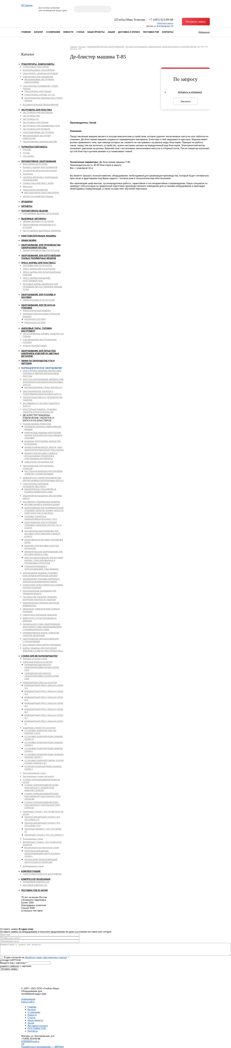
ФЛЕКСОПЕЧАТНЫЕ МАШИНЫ (37, 311)
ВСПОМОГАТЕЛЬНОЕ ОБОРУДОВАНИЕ (40, 105)
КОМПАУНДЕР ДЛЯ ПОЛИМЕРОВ (38, 77)
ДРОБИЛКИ (27, 202)
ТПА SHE (27, 150)
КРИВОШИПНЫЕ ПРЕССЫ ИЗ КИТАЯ (40, 683)
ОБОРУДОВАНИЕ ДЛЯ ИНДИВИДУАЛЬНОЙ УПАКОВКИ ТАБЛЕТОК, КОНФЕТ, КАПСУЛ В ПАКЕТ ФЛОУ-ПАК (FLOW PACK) (43, 510)
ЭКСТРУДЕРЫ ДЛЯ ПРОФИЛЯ (36, 129)
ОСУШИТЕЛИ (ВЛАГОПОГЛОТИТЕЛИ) (40, 171)
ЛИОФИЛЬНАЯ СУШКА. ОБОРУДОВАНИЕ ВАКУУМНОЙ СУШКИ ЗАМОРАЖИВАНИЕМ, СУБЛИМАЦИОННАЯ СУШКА (42, 627)
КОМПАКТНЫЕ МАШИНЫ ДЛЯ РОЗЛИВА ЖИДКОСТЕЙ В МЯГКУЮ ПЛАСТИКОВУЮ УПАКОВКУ (43, 435)
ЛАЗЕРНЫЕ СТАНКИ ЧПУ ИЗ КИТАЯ (39, 728)
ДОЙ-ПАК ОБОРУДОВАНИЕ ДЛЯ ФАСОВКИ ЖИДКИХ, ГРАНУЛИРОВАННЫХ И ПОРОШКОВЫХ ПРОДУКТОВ (43, 560)
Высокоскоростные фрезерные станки (41, 848)
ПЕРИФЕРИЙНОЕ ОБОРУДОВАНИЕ (38, 161)
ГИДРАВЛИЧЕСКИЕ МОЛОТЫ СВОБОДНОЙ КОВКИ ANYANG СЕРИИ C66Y (41, 667)
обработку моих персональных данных (46, 957)
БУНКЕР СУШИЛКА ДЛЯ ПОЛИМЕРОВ (40, 167)
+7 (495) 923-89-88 (161, 19)
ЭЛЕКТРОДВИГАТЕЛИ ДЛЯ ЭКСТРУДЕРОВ (42, 874)
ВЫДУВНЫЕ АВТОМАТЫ (33, 219)
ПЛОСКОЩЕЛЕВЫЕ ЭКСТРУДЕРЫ (38, 132)
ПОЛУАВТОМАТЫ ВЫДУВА (34, 211)
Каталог (38, 32)
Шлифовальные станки (33, 866)
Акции (111, 32)
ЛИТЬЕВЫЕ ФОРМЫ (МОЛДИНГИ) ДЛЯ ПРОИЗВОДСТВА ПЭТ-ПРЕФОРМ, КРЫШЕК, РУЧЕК (43, 287)
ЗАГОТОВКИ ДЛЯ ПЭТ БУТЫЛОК (37, 265)
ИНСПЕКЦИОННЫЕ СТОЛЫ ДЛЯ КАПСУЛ (43, 387)
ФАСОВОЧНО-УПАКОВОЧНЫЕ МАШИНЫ (41, 502)
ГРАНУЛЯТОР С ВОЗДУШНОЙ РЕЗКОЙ (40, 73)
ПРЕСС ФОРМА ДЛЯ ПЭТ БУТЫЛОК (39, 269)
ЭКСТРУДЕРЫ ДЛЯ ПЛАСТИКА (36, 110)
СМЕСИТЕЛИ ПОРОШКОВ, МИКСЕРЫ (40, 615)
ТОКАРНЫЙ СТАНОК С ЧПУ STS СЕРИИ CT (44, 835)
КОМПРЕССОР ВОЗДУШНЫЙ (35, 879)
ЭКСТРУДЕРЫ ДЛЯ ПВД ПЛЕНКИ (38, 113)
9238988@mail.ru (30, 1041)
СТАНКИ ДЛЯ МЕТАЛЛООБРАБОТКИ (39, 656)
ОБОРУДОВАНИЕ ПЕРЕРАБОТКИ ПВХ (40, 142)
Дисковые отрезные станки (35, 659)
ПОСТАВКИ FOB (151, 32)
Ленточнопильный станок (34, 773)
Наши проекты (96, 32)
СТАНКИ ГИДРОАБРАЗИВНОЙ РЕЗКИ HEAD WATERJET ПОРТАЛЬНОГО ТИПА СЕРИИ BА (42, 805)
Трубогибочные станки (33, 839)
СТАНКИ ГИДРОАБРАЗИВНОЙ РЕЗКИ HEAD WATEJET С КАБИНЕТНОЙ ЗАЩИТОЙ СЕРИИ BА (41, 788)
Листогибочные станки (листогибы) (38, 776)
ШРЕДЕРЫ (26, 206)
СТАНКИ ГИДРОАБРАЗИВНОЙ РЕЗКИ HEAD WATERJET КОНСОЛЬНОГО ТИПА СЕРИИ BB (42, 796)
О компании (53, 32)
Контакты (167, 32)
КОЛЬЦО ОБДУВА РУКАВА (35, 346)
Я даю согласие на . (36, 957)
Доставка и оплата (129, 32)
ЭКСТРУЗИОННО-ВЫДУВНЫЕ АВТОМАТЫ (42, 231)
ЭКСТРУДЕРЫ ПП (31, 119)
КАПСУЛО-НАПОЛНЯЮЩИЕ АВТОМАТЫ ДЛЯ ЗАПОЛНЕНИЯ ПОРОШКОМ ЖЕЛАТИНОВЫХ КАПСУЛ (43, 382)
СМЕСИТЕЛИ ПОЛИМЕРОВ (35, 190)
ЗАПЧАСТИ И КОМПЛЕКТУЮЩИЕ (38, 196)
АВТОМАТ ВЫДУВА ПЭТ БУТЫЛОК (38, 221)
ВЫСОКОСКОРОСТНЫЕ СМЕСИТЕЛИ (41, 193)
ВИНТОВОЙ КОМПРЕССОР (35, 885)
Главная (26, 32)
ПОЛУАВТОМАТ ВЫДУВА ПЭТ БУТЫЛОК (41, 213)
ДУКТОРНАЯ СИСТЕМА (35, 319)
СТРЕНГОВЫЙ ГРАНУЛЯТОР (36, 67)
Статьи (80, 32)
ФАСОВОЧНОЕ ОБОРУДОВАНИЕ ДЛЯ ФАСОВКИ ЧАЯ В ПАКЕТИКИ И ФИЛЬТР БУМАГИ (42, 534)
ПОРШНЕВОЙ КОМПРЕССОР (36, 882)
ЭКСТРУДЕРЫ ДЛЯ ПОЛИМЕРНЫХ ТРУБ (41, 126)
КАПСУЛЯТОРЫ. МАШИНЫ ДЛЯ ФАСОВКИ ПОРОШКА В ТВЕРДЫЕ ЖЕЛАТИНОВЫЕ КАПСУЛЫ (42, 373)
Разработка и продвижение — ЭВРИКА (42, 1046)
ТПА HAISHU (28, 156)
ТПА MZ (26, 153)
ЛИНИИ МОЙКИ (28, 240)
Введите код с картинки (13, 963)
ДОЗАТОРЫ (28, 174)
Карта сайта (27, 1001)
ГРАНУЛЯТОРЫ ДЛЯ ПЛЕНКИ (37, 91)
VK (22, 1044)
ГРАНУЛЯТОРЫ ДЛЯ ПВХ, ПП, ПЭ (39, 95)
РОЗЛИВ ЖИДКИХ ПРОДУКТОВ (37, 424)
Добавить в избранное (190, 92)
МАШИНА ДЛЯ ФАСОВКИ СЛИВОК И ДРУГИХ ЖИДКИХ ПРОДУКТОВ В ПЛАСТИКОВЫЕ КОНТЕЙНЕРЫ (40, 456)
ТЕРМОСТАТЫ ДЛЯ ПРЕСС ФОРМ (38, 183)
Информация (28, 999)
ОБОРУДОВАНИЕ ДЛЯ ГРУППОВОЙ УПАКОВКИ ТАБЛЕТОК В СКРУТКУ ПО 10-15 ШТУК (43, 525)
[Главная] (27, 5)
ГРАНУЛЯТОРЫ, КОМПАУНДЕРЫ (37, 64)
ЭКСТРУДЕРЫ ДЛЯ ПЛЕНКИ (35, 122)
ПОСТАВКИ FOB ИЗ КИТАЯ (34, 890)
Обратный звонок (165, 23)
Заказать (185, 101)
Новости (68, 32)
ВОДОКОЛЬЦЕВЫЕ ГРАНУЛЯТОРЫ (39, 70)
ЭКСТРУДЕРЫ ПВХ (31, 116)
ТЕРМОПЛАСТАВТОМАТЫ (34, 147)
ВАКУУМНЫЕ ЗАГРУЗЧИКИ (35, 164)
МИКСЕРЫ (28, 187)
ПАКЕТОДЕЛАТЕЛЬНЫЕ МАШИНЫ (38, 236)
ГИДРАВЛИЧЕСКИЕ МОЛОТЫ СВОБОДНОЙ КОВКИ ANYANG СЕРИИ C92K (41, 676)
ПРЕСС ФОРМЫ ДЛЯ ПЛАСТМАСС (38, 263)
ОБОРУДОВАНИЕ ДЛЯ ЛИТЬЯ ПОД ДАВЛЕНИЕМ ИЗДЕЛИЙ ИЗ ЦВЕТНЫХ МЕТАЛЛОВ (40, 353)
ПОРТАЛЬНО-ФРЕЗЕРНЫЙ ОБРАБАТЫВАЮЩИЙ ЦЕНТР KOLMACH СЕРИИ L (42, 853)
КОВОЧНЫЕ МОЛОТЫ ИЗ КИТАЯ (37, 662)
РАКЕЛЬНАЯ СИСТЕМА (35, 323)
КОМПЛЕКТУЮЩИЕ (31, 871)
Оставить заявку (196, 21)
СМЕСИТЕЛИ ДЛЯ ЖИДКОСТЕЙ (38, 462)
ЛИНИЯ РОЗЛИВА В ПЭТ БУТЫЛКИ (39, 300)
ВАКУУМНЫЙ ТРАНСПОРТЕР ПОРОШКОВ (42, 645)
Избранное (204, 32)
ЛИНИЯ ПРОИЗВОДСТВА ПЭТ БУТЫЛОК (41, 250)
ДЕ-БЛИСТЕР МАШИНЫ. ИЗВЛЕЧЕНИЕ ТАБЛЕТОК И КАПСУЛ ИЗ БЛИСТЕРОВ (161, 47)
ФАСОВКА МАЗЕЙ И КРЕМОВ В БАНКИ (41, 504)
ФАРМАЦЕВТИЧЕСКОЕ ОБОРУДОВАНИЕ (41, 368)
